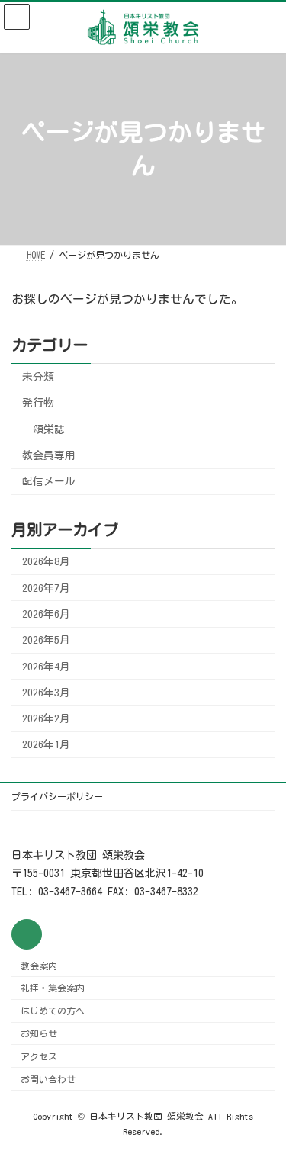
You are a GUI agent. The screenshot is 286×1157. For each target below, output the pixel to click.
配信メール (49, 481)
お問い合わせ (48, 1079)
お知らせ (39, 1033)
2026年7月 (46, 587)
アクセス (39, 1056)
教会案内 (39, 965)
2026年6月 (46, 614)
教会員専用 (49, 454)
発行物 (38, 402)
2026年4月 (46, 665)
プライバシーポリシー (57, 796)
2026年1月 (46, 744)
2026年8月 (46, 561)
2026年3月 (46, 691)
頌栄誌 (49, 428)
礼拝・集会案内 (53, 988)
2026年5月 (46, 640)
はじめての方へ (53, 1010)
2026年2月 (46, 718)
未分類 (38, 376)
